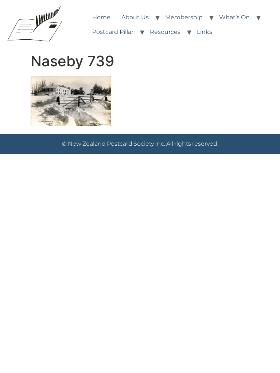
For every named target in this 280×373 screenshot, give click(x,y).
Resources (165, 31)
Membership (184, 17)
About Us (135, 17)
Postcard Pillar (112, 31)
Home (101, 17)
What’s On (234, 17)
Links (204, 31)
